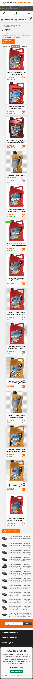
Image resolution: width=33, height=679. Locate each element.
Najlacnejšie (15, 46)
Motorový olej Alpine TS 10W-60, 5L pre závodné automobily (16, 244)
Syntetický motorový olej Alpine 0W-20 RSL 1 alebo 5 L (17, 347)
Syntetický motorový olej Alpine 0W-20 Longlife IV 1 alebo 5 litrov (16, 485)
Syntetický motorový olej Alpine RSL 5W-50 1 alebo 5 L (17, 176)
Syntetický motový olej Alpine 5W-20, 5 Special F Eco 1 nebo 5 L (16, 142)
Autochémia (14, 25)
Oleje (20, 25)
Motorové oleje (6, 26)
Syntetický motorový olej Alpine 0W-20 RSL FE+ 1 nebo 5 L (16, 450)
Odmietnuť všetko (16, 668)
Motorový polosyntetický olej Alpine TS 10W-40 (16, 73)
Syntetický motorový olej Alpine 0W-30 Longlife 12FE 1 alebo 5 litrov (17, 382)
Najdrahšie (24, 46)
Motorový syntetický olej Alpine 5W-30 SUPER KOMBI (16, 210)
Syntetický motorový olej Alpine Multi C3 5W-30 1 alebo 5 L (16, 313)
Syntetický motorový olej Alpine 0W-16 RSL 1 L (17, 416)
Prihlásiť (16, 15)
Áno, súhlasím (16, 671)
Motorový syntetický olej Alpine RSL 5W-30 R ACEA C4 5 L (16, 519)
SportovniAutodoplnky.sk (16, 3)
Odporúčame (6, 46)
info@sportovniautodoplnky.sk (10, 8)
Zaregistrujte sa (6, 10)
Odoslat (27, 624)
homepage (6, 25)
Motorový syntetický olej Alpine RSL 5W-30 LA (16, 279)
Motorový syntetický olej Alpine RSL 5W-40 (16, 107)
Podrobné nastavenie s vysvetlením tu (16, 675)
